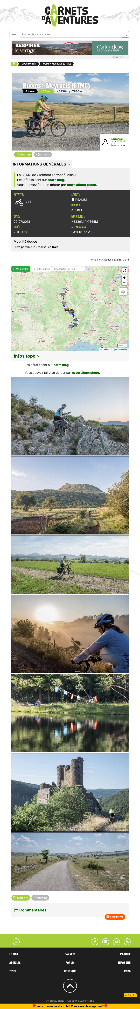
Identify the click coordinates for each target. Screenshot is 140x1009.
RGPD (127, 971)
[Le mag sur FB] (93, 944)
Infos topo (25, 356)
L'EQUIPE (125, 954)
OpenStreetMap (120, 349)
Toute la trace (42, 269)
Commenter (116, 917)
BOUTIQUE (70, 971)
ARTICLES (14, 963)
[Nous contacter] (14, 944)
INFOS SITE (124, 963)
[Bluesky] (115, 944)
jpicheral (118, 139)
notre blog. (56, 180)
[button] (64, 302)
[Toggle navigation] (14, 34)
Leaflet (105, 349)
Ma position (22, 269)
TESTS (12, 971)
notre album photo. (82, 185)
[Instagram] (104, 944)
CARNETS (70, 954)
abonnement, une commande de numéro (43, 1006)
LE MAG (13, 954)
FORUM (70, 963)
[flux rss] (125, 944)
